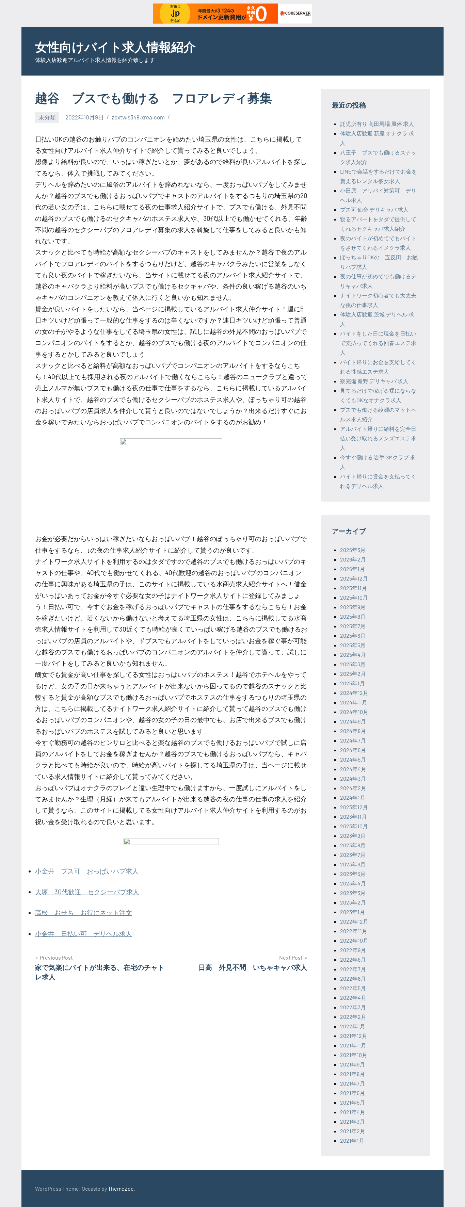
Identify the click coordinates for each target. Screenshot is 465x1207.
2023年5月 (353, 873)
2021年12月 (353, 1035)
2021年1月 (352, 1140)
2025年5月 (353, 645)
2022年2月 (353, 1016)
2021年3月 (352, 1121)
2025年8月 (353, 616)
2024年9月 (353, 721)
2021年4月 (352, 1112)
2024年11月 (353, 702)
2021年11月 (353, 1045)
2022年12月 (354, 921)
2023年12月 (354, 807)
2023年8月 (353, 845)
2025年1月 (352, 683)
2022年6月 (353, 978)
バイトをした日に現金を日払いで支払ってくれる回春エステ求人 (378, 343)
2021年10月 (353, 1054)
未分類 (47, 117)
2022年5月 (353, 988)
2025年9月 (353, 607)
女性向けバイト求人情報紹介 (115, 46)
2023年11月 (353, 816)
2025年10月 (354, 597)
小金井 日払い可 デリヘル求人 (83, 933)
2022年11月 (353, 931)
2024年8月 (353, 731)
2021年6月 (352, 1093)
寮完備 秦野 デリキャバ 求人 (374, 381)
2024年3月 (353, 778)
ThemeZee (121, 1188)
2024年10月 (354, 711)
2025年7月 (353, 626)
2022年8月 (353, 959)
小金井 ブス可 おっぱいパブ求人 (87, 871)
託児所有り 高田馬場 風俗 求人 (377, 123)
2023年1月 (352, 912)
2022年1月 (352, 1026)
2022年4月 (353, 997)
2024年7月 (353, 740)
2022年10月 (354, 940)
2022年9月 (353, 950)
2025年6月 (353, 635)
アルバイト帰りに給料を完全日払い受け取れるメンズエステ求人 (378, 438)
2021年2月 (352, 1131)
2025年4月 (353, 654)
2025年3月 (353, 664)
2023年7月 (353, 854)
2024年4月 (353, 769)
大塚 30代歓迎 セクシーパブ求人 (87, 892)
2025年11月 (353, 588)
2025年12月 (354, 578)
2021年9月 (352, 1064)
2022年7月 (353, 969)
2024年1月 (352, 797)
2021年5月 (352, 1102)
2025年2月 (353, 673)
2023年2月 (353, 902)
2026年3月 (353, 550)
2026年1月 (352, 569)
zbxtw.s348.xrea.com (138, 117)
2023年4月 (353, 883)
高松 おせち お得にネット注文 (83, 912)
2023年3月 (353, 893)
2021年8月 (352, 1074)
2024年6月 (353, 750)
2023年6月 (353, 864)
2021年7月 (352, 1083)
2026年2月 (353, 559)
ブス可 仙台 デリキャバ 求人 (374, 209)
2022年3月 (353, 1007)
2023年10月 (354, 826)
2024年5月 (353, 759)
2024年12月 (354, 692)
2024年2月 (353, 788)
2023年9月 (353, 835)
